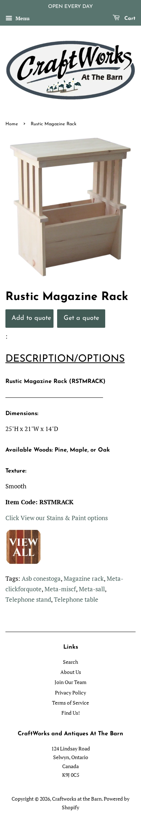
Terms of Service (70, 702)
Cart (129, 18)
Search (70, 661)
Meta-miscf (60, 589)
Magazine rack (84, 578)
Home (11, 124)
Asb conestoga (41, 578)
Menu (22, 18)
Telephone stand (28, 599)
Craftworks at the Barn (77, 798)
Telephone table (76, 599)
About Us (70, 672)
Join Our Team (70, 682)
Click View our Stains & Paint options (56, 518)
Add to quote (31, 318)
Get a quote (81, 318)
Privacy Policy (70, 692)
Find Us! (70, 712)
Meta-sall (92, 589)
